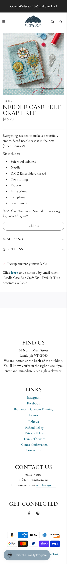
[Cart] (60, 22)
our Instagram (46, 485)
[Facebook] (29, 513)
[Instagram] (38, 513)
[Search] (52, 22)
